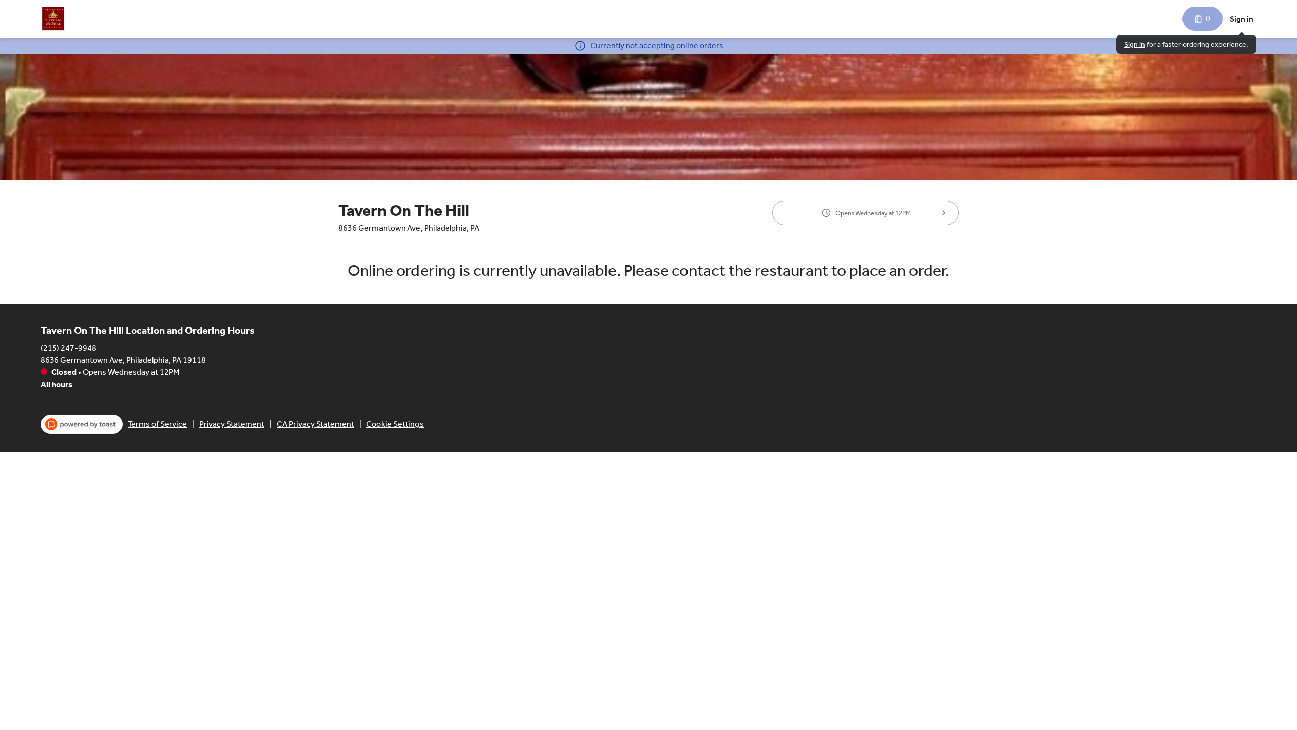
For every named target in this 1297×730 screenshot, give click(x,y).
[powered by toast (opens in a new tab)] (81, 424)
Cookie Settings (395, 424)
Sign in (1241, 19)
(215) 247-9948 (68, 347)
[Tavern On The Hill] (53, 18)
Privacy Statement (231, 424)
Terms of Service (157, 424)
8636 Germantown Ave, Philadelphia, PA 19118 (123, 359)
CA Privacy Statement (315, 424)
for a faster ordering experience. (1186, 44)
